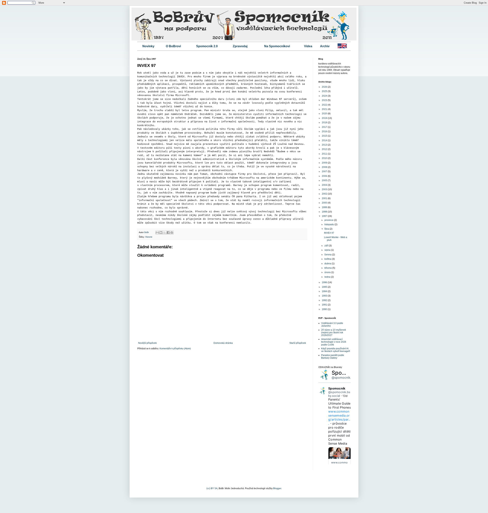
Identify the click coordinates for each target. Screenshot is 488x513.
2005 (325, 180)
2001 (325, 198)
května (328, 259)
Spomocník (346, 373)
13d (345, 395)
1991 (325, 304)
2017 (325, 127)
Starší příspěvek (297, 343)
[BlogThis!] (161, 232)
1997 (325, 216)
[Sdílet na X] (164, 232)
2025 (325, 91)
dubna (328, 263)
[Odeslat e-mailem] (157, 232)
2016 (325, 131)
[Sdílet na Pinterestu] (172, 232)
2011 (325, 153)
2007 (325, 171)
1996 (325, 282)
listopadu (329, 224)
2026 (325, 87)
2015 (325, 136)
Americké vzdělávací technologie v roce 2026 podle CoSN (333, 342)
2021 (325, 109)
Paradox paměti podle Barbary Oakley (332, 356)
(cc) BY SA (212, 488)
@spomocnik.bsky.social (349, 377)
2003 (325, 189)
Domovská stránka (223, 343)
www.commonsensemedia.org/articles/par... (339, 417)
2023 (325, 100)
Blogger (277, 488)
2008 (325, 167)
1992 (325, 300)
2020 (325, 113)
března (328, 268)
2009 (325, 162)
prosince (329, 220)
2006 (325, 176)
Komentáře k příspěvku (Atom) (175, 348)
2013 (325, 144)
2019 (325, 118)
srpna (327, 250)
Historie (148, 237)
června (328, 254)
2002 (325, 193)
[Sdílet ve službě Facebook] (168, 232)
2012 (325, 149)
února (327, 272)
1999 (325, 207)
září (326, 245)
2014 (325, 140)
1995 (325, 287)
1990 (325, 309)
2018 (325, 122)
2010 (325, 158)
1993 (325, 295)
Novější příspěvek (147, 343)
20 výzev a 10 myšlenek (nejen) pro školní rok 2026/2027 (333, 333)
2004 (325, 185)
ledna (327, 277)
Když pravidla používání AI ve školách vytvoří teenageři (335, 350)
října (327, 229)
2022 (325, 104)
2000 (325, 202)
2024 (325, 96)
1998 (325, 211)
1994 (325, 291)
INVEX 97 (329, 233)
